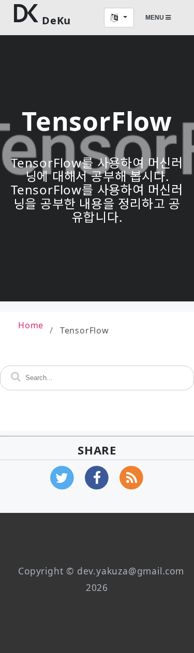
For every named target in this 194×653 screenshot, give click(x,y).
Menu (155, 17)
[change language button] (119, 17)
